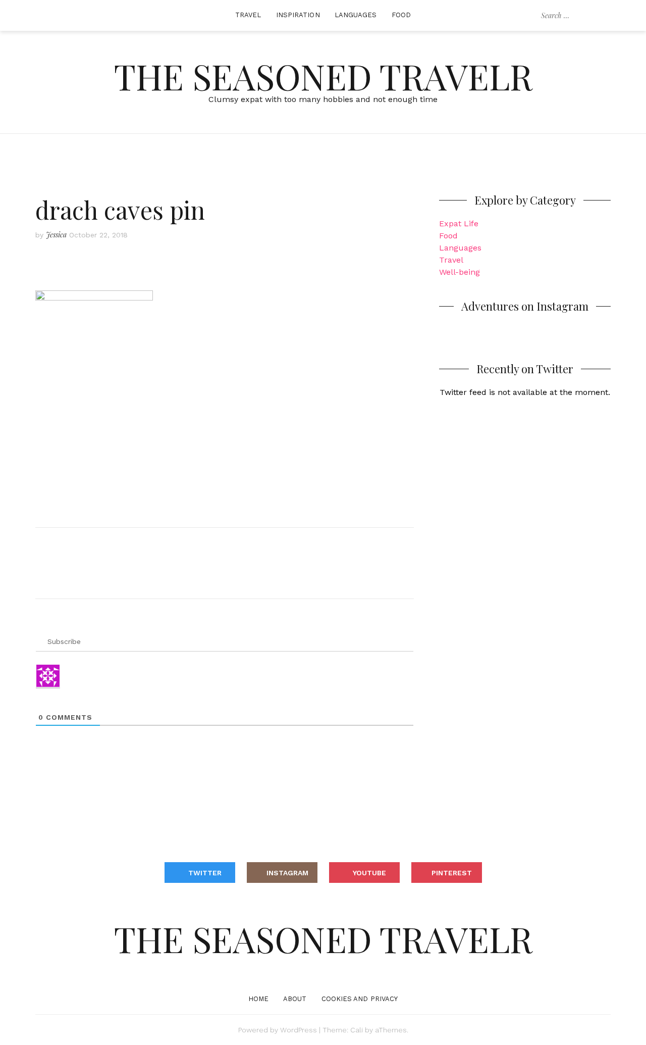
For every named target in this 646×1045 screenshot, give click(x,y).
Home (258, 999)
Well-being (459, 272)
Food (401, 15)
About (295, 999)
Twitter (205, 873)
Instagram (287, 873)
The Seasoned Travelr (323, 75)
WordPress (298, 1030)
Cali (356, 1030)
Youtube (369, 873)
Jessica (56, 234)
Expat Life (458, 223)
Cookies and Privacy (359, 999)
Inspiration (298, 15)
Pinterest (452, 873)
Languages (356, 15)
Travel (248, 15)
